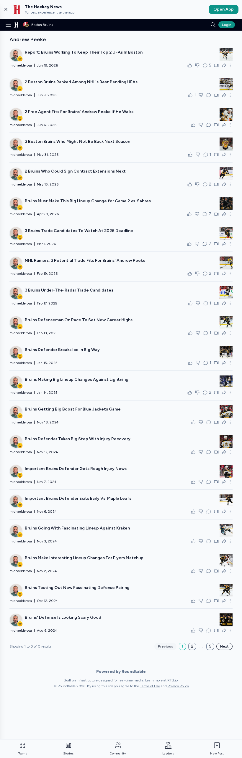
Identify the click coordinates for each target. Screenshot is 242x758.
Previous (165, 646)
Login (226, 25)
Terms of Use (150, 686)
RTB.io (172, 680)
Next (224, 646)
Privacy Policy (178, 686)
